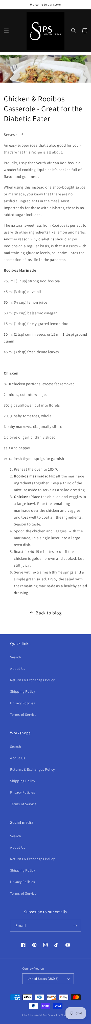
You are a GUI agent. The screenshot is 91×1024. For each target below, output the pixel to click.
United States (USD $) (43, 978)
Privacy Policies (22, 703)
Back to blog (48, 613)
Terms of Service (23, 714)
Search (15, 657)
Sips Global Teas (38, 1015)
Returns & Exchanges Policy (32, 680)
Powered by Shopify (58, 1015)
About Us (17, 668)
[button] (6, 30)
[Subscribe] (75, 926)
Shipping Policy (22, 691)
